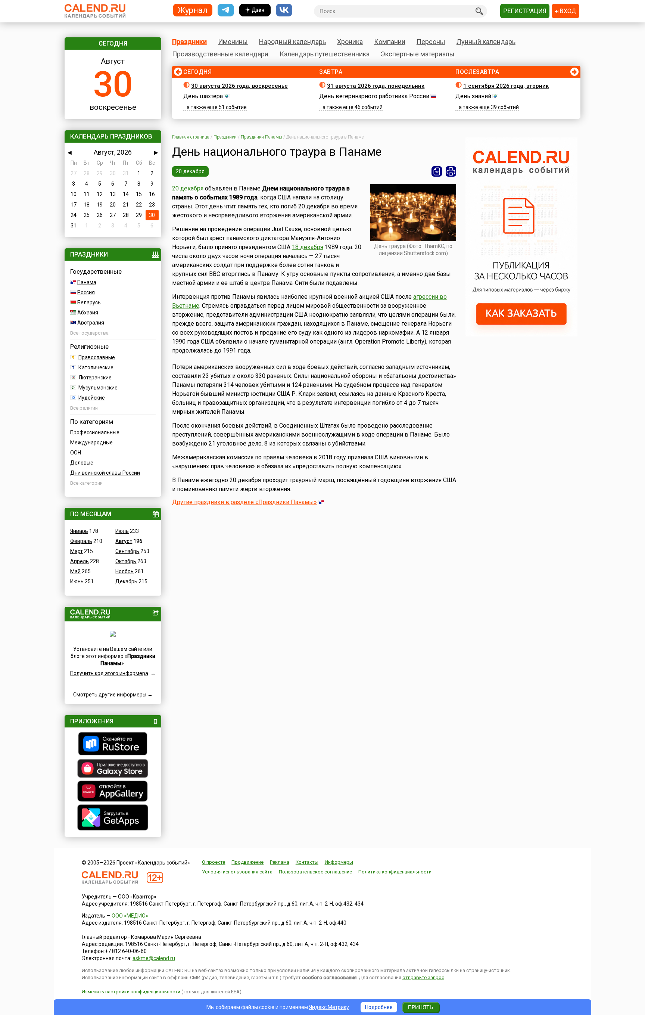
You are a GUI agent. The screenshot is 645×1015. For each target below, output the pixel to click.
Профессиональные (94, 432)
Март (76, 551)
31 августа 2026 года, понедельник (375, 86)
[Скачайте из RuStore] (113, 744)
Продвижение (247, 862)
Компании (389, 42)
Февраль (81, 541)
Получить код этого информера (109, 673)
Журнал (193, 10)
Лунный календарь (486, 42)
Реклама (279, 862)
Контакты (307, 862)
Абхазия (87, 313)
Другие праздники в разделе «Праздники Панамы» (244, 502)
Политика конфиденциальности (394, 872)
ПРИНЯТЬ (420, 1007)
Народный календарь (292, 42)
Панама (86, 282)
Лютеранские (95, 378)
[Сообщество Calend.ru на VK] (284, 10)
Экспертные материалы (418, 54)
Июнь (77, 581)
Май (75, 571)
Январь (79, 531)
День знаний (473, 96)
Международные (91, 443)
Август (123, 541)
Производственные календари (220, 54)
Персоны (431, 42)
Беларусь (89, 302)
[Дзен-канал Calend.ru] (255, 10)
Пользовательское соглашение (315, 872)
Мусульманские (98, 388)
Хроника (350, 42)
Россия (86, 292)
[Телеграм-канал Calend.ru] (226, 10)
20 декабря (190, 171)
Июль (122, 531)
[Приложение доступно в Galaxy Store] (113, 769)
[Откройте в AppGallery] (113, 792)
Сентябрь (127, 551)
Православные (96, 357)
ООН (75, 453)
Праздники (189, 42)
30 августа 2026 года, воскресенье (239, 86)
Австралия (90, 323)
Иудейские (91, 398)
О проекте (213, 862)
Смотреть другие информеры (109, 695)
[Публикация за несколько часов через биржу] (521, 335)
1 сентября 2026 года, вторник (506, 86)
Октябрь (125, 561)
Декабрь (126, 581)
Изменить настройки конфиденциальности (131, 991)
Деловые (81, 463)
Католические (95, 367)
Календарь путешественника (325, 54)
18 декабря (307, 247)
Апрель (79, 561)
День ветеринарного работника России (374, 96)
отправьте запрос (423, 977)
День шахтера (203, 96)
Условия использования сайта (237, 872)
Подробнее (379, 1007)
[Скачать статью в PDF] (436, 171)
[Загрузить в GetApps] (113, 818)
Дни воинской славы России (105, 473)
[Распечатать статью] (451, 171)
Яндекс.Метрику (329, 1007)
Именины (233, 42)
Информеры (339, 862)
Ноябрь (124, 571)
